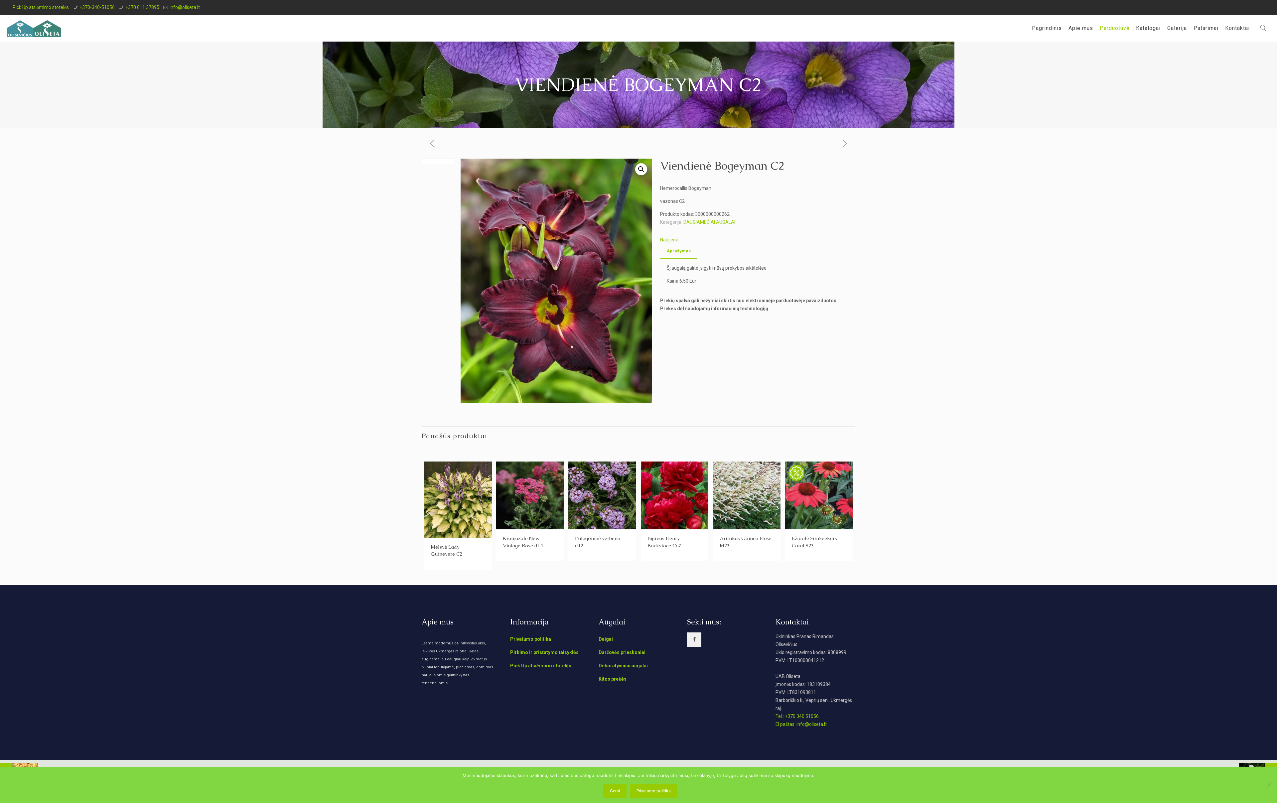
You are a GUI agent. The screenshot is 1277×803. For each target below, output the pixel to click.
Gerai (615, 790)
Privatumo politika (530, 639)
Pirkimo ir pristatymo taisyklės (544, 652)
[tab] (678, 251)
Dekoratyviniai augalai (623, 665)
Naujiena (669, 239)
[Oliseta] (34, 28)
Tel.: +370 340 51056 (797, 716)
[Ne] (1268, 785)
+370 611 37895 (142, 7)
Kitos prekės (613, 679)
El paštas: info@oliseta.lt (801, 724)
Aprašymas (679, 250)
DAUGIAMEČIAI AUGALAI (709, 222)
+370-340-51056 (97, 7)
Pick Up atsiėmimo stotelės (41, 7)
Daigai (606, 639)
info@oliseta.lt (185, 7)
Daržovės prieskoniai (622, 652)
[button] (641, 169)
